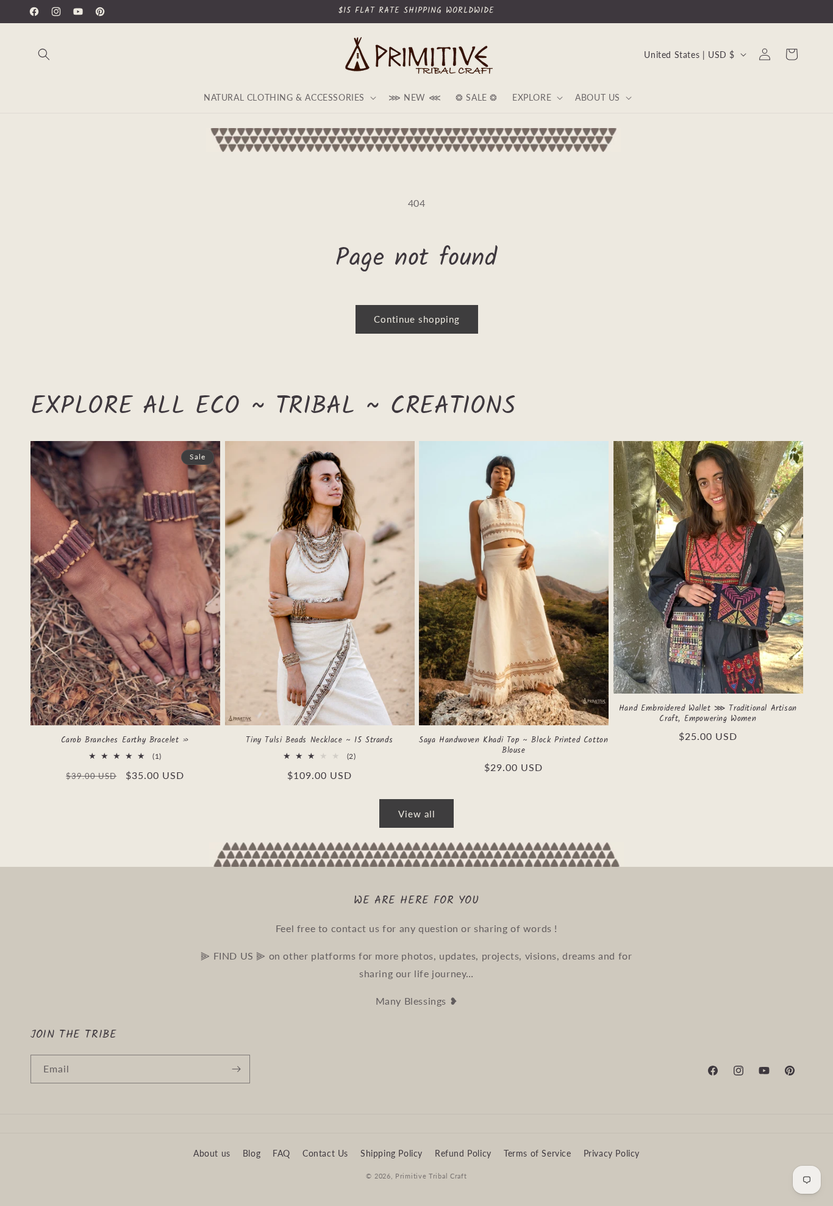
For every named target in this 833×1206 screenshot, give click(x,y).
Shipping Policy (391, 1153)
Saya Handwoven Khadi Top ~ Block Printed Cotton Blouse (513, 746)
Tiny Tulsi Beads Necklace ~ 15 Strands (319, 741)
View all (416, 813)
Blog (251, 1153)
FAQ (281, 1153)
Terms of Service (537, 1153)
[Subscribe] (236, 1069)
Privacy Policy (612, 1153)
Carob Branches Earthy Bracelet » (125, 741)
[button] (43, 54)
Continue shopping (417, 319)
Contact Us (325, 1153)
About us (212, 1153)
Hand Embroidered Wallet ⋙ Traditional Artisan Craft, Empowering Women (708, 714)
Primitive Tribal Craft (431, 1176)
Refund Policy (463, 1153)
